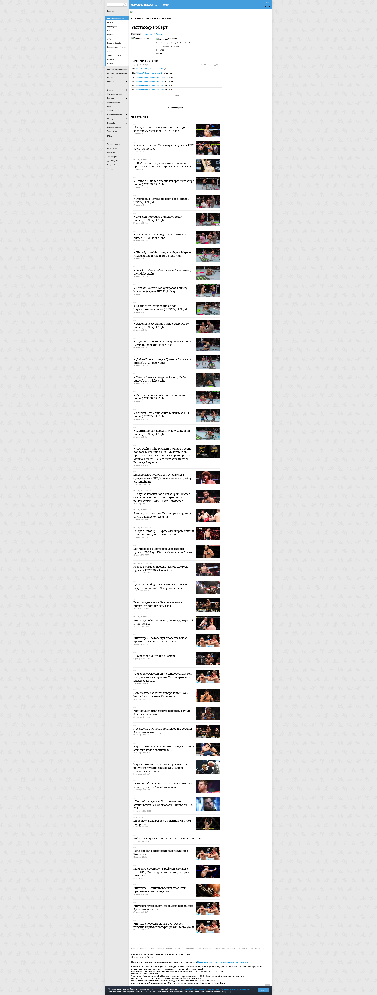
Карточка (135, 34)
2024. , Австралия (152, 90)
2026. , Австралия (152, 69)
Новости (148, 34)
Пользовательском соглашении (235, 989)
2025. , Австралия (152, 81)
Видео (159, 34)
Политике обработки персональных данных (199, 989)
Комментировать (176, 107)
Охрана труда (219, 948)
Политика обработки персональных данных (245, 948)
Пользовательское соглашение (198, 948)
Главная (110, 11)
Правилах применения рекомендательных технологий (223, 962)
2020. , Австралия (152, 77)
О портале (160, 948)
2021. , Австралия (152, 73)
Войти (267, 6)
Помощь (134, 948)
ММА (170, 19)
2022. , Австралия (152, 85)
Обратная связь (147, 948)
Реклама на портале (174, 948)
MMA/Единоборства (115, 18)
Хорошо (263, 990)
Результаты (155, 19)
